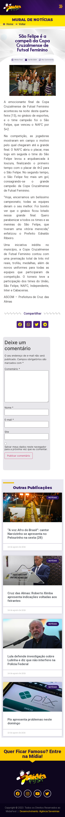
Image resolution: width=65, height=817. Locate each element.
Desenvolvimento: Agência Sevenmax (39, 811)
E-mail (9, 419)
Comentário (12, 369)
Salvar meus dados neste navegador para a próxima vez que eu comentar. (26, 448)
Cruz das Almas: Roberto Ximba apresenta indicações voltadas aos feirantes (32, 597)
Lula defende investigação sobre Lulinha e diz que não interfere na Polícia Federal (31, 660)
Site (7, 432)
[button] (20, 324)
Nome (9, 407)
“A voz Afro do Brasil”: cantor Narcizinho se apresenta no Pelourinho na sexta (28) (28, 533)
